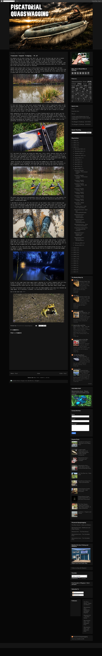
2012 (74, 269)
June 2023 (77, 162)
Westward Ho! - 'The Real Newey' (80, 531)
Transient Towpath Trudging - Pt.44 (79, 200)
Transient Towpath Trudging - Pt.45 (79, 196)
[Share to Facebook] (44, 326)
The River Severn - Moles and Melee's (81, 525)
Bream (73, 90)
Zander (89, 85)
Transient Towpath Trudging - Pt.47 (79, 189)
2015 (74, 263)
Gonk (73, 94)
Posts (75, 592)
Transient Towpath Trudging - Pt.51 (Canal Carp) (80, 172)
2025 (74, 142)
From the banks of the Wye (80, 339)
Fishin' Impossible (78, 311)
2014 (74, 265)
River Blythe (88, 99)
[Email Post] (36, 325)
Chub (74, 84)
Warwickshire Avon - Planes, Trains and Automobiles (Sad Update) (80, 392)
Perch (85, 87)
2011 (74, 271)
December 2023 (79, 149)
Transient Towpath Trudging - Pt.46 (79, 193)
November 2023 (79, 151)
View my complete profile (78, 638)
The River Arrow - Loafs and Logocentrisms (80, 207)
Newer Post (14, 373)
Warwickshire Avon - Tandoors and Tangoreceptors (79, 216)
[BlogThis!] (41, 326)
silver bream (74, 99)
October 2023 (78, 153)
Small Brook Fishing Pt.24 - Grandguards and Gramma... (80, 229)
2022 (74, 248)
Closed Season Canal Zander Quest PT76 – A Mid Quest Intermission (84, 498)
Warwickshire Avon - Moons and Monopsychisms (79, 239)
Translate (83, 578)
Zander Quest (77, 91)
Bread (85, 84)
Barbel (73, 85)
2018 (74, 256)
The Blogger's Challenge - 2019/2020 (81, 124)
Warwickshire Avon (79, 82)
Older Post (63, 373)
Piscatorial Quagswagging (25, 325)
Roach (81, 85)
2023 (74, 147)
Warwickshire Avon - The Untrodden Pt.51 (87, 629)
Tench (89, 95)
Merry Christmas (83, 340)
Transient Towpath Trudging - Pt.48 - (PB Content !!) (80, 185)
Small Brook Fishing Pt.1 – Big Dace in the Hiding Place (84, 443)
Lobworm (74, 93)
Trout (80, 89)
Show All (89, 383)
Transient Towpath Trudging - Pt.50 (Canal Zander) (80, 177)
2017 (74, 258)
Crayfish (81, 99)
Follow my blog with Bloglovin (79, 568)
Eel (88, 97)
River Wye (74, 98)
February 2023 (78, 243)
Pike (77, 87)
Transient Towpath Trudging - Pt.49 (79, 181)
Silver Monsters (83, 356)
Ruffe (81, 98)
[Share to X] (42, 326)
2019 (74, 254)
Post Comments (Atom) (43, 377)
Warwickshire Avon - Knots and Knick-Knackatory (81, 225)
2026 (74, 140)
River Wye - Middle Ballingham (79, 203)
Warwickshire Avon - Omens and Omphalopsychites (79, 221)
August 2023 (78, 157)
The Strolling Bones (78, 355)
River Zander (82, 90)
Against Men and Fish (79, 325)
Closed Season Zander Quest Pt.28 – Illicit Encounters (84, 490)
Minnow (80, 94)
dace (73, 89)
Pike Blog (75, 280)
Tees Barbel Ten (83, 312)
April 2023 (77, 166)
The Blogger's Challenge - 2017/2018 (81, 121)
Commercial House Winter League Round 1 (84, 372)
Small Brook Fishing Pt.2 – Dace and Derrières (84, 481)
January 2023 (78, 245)
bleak (84, 95)
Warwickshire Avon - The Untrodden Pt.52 (87, 622)
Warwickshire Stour (84, 93)
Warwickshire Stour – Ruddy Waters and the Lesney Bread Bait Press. (84, 467)
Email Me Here (75, 111)
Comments (76, 595)
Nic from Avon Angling (59, 117)
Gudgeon (86, 91)
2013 (74, 267)
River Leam (77, 95)
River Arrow (88, 94)
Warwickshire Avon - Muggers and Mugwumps (79, 234)
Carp (90, 90)
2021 (74, 250)
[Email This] (39, 326)
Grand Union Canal (79, 97)
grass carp (86, 101)
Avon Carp (87, 98)
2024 (74, 145)
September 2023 (79, 155)
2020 (74, 252)
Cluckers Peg (76, 369)
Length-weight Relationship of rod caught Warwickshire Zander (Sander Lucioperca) (81, 118)
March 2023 (78, 168)
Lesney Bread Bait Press (78, 101)
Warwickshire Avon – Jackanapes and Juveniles (83, 459)
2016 (74, 261)
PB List (73, 113)
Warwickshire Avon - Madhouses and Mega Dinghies (87, 610)
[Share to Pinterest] (45, 326)
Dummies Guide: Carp (84, 281)
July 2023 (77, 160)
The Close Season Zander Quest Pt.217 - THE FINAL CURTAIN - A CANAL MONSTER (84, 506)
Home (38, 373)
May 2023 (77, 164)
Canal (87, 89)
